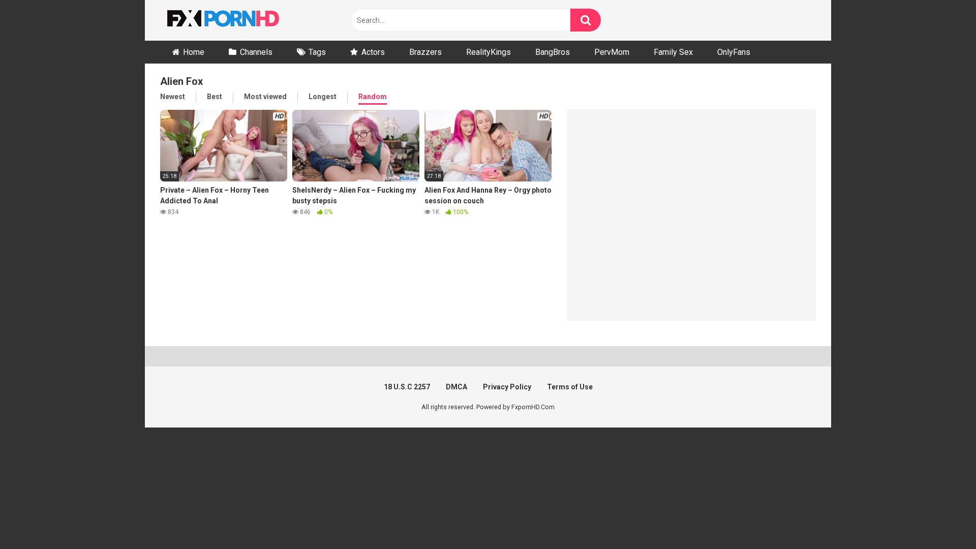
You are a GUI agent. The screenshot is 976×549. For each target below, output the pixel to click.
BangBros (552, 52)
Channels (256, 52)
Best (214, 97)
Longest (323, 97)
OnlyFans (733, 52)
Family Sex (673, 52)
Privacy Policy (507, 387)
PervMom (611, 52)
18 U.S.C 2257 (407, 387)
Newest (172, 97)
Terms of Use (570, 387)
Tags (317, 52)
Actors (373, 52)
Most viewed (265, 97)
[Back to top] (942, 518)
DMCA (456, 387)
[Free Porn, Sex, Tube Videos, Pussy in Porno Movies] (236, 20)
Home (193, 52)
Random (372, 97)
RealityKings (488, 52)
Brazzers (425, 52)
